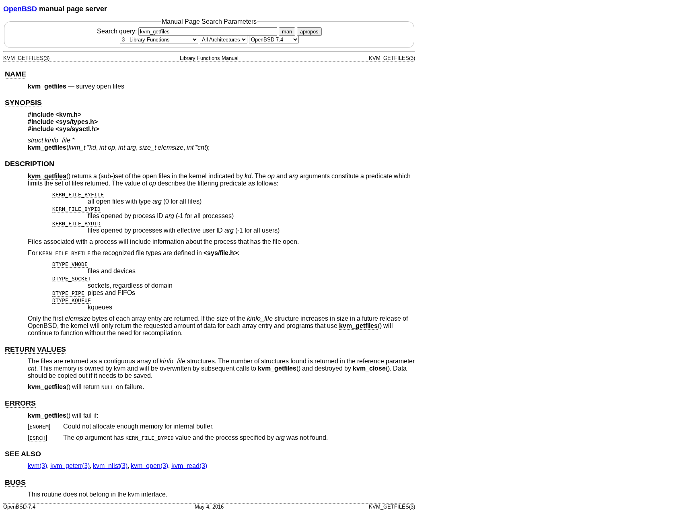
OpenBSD (20, 9)
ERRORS (20, 403)
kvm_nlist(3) (110, 465)
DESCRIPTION (29, 164)
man (287, 32)
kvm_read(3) (189, 465)
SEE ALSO (23, 454)
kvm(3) (37, 465)
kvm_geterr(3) (70, 465)
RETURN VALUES (35, 349)
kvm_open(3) (149, 465)
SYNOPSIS (23, 103)
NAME (15, 74)
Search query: (117, 31)
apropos (309, 32)
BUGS (15, 482)
